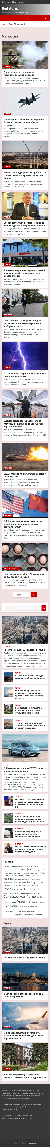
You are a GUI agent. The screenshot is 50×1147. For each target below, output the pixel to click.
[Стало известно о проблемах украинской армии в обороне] (25, 55)
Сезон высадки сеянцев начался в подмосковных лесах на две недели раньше (29, 819)
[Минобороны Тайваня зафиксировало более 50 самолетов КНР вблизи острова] (25, 102)
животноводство (24, 907)
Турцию (13, 902)
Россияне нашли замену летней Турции (24, 650)
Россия (28, 889)
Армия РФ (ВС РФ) (20, 866)
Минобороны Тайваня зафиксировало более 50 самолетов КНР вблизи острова (24, 122)
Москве (34, 876)
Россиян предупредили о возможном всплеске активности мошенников (28, 834)
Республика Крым (12, 885)
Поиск (44, 608)
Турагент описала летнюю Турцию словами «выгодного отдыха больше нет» (30, 725)
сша (39, 911)
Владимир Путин (38, 870)
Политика (7, 882)
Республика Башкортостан (28, 882)
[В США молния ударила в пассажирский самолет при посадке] (25, 356)
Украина (23, 901)
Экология (8, 315)
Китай (42, 873)
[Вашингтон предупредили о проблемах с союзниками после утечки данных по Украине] (25, 155)
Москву (40, 876)
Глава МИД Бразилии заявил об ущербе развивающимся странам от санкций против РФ (29, 803)
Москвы (9, 878)
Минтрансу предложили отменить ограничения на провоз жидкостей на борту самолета (29, 694)
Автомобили (7, 866)
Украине (35, 902)
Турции (6, 902)
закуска (33, 906)
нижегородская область (11, 911)
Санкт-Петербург (14, 893)
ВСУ (29, 869)
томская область (9, 915)
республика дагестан (27, 911)
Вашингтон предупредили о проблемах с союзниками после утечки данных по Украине (25, 175)
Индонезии (34, 873)
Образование (35, 879)
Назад (18, 595)
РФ (12, 882)
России (10, 889)
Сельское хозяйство (20, 897)
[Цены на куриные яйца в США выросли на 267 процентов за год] (25, 557)
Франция (41, 902)
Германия (25, 873)
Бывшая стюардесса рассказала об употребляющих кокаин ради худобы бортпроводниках (23, 424)
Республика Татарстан (30, 885)
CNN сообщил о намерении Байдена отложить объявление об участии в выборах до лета (23, 323)
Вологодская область (15, 873)
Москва (28, 876)
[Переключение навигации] (5, 18)
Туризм (7, 66)
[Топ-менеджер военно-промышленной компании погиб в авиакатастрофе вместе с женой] (25, 253)
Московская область (22, 879)
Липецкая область (17, 876)
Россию (20, 890)
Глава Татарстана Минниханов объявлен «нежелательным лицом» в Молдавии (30, 849)
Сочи (39, 897)
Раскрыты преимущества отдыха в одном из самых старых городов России (28, 710)
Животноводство (12, 568)
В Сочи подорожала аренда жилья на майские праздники (30, 676)
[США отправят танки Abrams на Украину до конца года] (25, 457)
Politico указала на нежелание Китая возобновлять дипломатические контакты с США (23, 524)
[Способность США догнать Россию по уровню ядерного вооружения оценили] (25, 206)
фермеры (19, 915)
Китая (6, 876)
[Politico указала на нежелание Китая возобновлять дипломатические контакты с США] (25, 504)
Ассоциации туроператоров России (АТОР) (21, 868)
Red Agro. (10, 8)
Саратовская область (30, 893)
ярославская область (34, 915)
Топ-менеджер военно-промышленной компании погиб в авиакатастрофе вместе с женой (24, 273)
